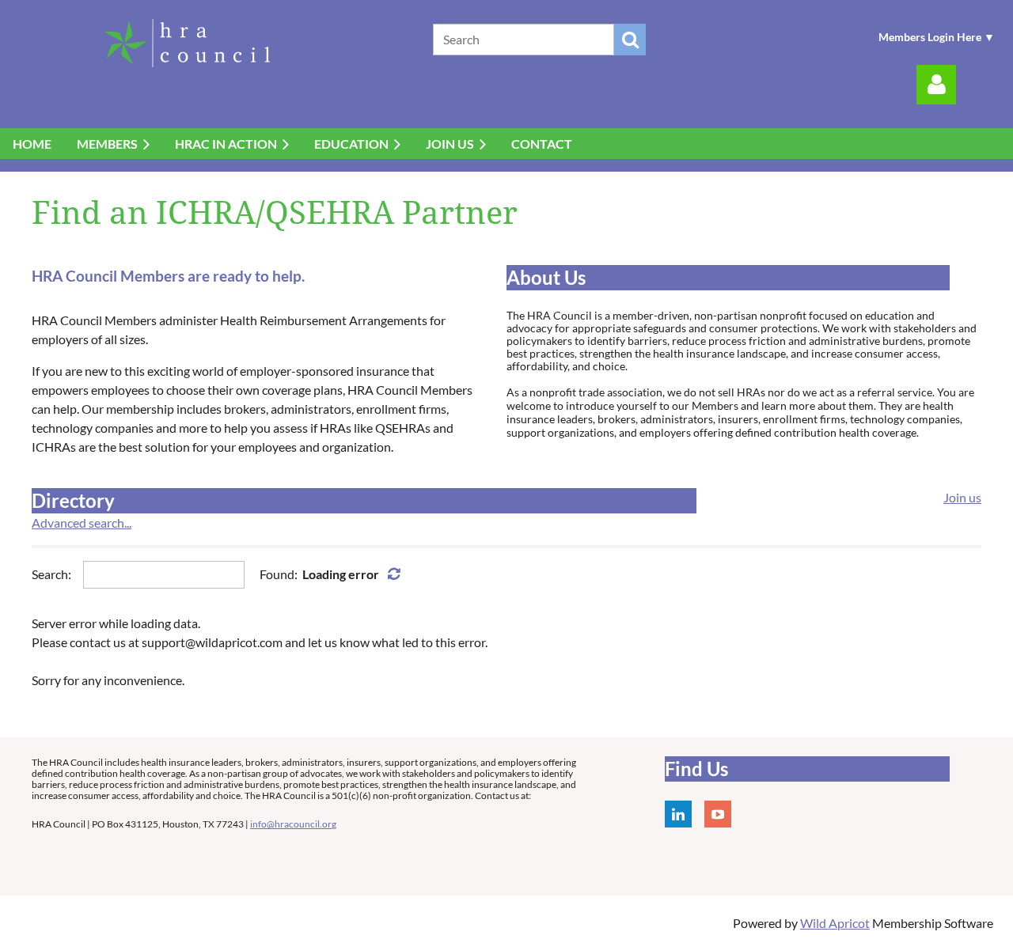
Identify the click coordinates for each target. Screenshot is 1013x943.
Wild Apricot (835, 922)
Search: (51, 573)
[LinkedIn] (678, 814)
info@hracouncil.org (293, 824)
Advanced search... (81, 522)
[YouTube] (717, 814)
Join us (962, 497)
